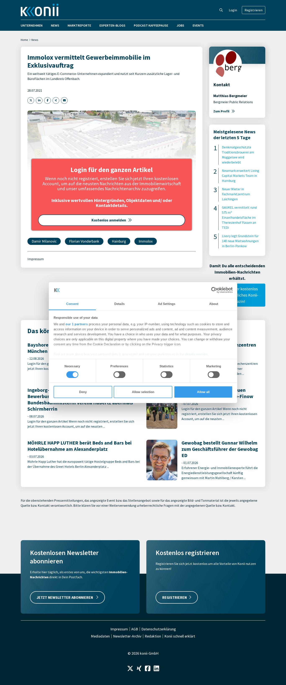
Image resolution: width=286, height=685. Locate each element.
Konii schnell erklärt (179, 636)
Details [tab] (119, 304)
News (55, 25)
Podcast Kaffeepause (151, 25)
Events (198, 25)
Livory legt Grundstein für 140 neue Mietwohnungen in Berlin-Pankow (240, 241)
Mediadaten (100, 636)
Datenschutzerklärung (158, 629)
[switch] (119, 374)
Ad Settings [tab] (166, 304)
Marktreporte (79, 25)
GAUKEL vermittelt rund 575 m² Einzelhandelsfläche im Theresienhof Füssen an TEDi (239, 217)
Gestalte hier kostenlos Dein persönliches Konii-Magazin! (237, 295)
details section (196, 354)
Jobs (180, 25)
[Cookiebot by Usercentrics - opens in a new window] (214, 290)
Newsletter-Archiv (127, 636)
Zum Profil (221, 111)
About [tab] (213, 304)
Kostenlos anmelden (108, 220)
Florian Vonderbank (84, 241)
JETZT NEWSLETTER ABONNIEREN (65, 597)
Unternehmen (32, 25)
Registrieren (254, 10)
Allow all (203, 392)
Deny (83, 392)
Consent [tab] (72, 304)
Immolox (146, 241)
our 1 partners (77, 324)
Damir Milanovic (44, 241)
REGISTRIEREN (174, 597)
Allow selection (143, 392)
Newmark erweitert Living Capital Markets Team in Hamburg (240, 175)
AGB (134, 629)
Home (24, 40)
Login (233, 10)
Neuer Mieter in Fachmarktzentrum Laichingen (236, 194)
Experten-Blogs (112, 25)
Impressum (35, 259)
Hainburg (119, 241)
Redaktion (153, 636)
